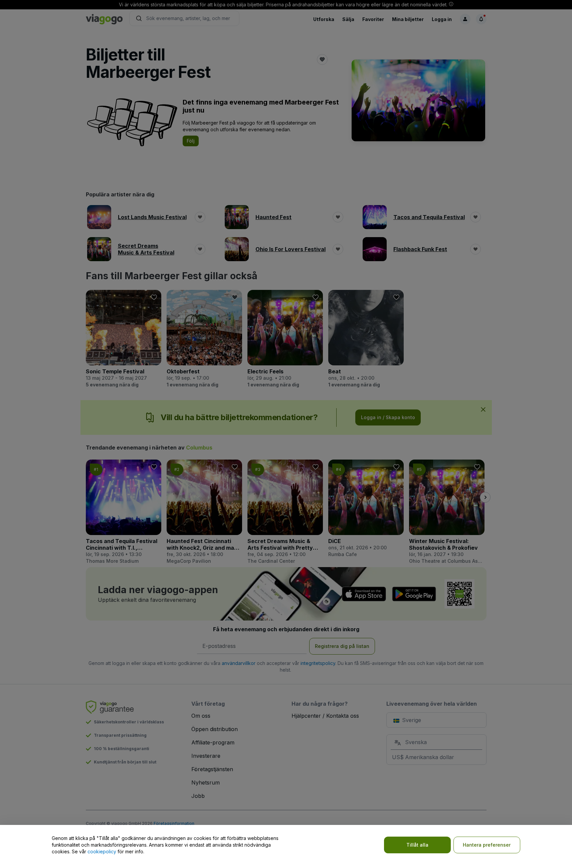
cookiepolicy (101, 851)
